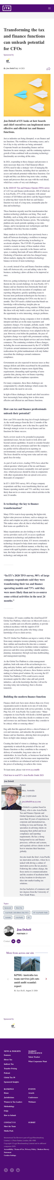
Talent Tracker (34, 1057)
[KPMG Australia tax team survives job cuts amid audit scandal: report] (27, 964)
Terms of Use (19, 1149)
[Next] (46, 979)
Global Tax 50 (9, 1077)
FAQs (6, 1111)
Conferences (33, 1097)
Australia (8, 917)
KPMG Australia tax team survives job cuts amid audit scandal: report (26, 980)
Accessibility (8, 1149)
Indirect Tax (9, 1064)
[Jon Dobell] (10, 931)
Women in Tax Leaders (13, 1102)
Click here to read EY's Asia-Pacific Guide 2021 (24, 775)
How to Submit (10, 1115)
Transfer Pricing (10, 1068)
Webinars (32, 1102)
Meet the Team (10, 1126)
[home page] (7, 8)
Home (6, 1093)
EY (29, 917)
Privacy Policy (30, 1149)
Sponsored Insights (11, 1082)
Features (7, 1055)
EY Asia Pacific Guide (40, 912)
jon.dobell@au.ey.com (31, 801)
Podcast (7, 1073)
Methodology (9, 1106)
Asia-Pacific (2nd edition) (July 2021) (17, 912)
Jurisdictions (9, 1097)
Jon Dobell (24, 929)
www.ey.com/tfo (32, 769)
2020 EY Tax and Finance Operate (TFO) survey (29, 187)
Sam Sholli (21, 990)
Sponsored (7, 908)
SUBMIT (31, 1122)
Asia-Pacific (19, 917)
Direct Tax (19, 908)
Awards (31, 1093)
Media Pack (8, 1131)
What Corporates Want (37, 1061)
